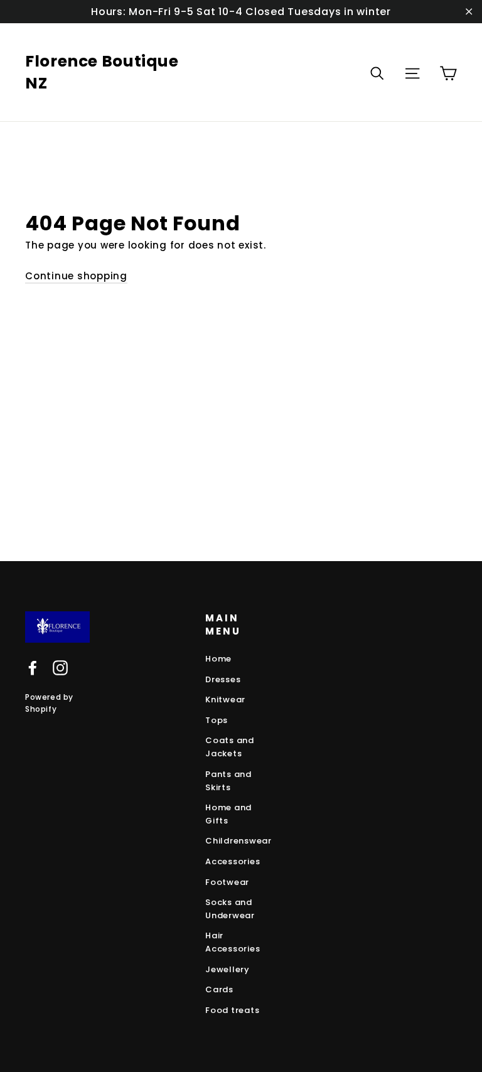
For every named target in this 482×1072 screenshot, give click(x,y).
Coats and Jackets (229, 746)
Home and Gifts (228, 814)
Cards (219, 989)
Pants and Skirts (228, 780)
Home (218, 659)
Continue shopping (76, 275)
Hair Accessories (232, 942)
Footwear (227, 882)
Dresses (222, 679)
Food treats (232, 1010)
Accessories (232, 861)
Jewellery (227, 969)
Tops (216, 720)
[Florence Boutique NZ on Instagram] (60, 667)
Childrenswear (238, 841)
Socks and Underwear (230, 908)
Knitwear (225, 699)
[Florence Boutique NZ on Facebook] (32, 667)
